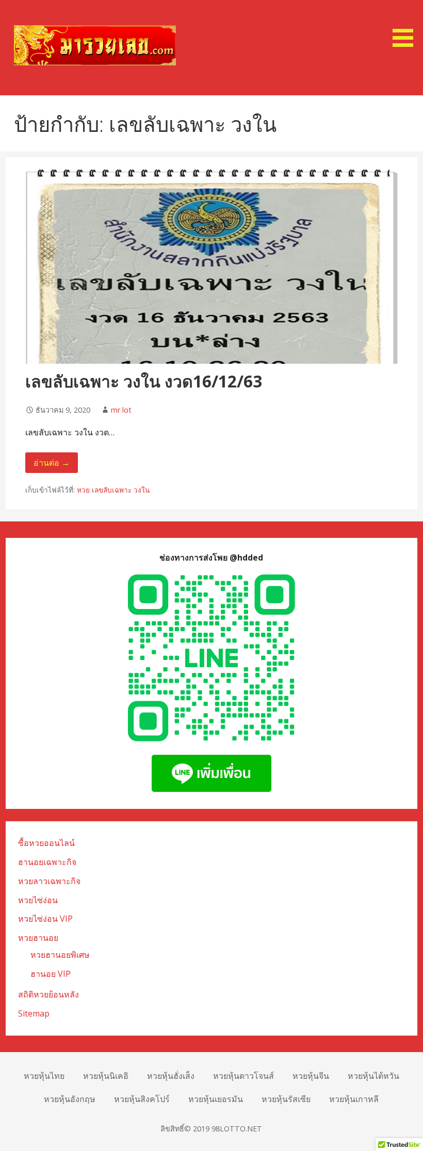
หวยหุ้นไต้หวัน (373, 1075)
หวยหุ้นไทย (44, 1075)
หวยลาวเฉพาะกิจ (49, 881)
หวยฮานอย (38, 937)
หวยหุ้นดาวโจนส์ (243, 1075)
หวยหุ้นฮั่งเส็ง (170, 1075)
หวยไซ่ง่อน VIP (45, 918)
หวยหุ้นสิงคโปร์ (142, 1099)
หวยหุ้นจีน (310, 1075)
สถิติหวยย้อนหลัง (48, 994)
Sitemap (34, 1013)
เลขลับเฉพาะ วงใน (121, 490)
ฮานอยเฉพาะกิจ (47, 862)
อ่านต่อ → (52, 462)
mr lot (121, 410)
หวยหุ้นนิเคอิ (105, 1075)
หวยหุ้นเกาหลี (354, 1099)
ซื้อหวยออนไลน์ (46, 843)
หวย (83, 490)
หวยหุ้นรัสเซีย (286, 1099)
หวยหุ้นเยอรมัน (215, 1099)
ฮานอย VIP (50, 973)
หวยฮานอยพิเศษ (60, 954)
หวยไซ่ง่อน (38, 900)
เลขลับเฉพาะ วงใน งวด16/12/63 (143, 381)
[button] (406, 25)
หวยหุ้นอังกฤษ (69, 1099)
